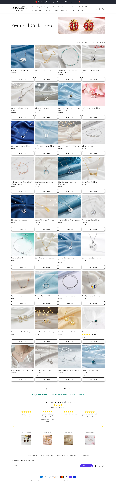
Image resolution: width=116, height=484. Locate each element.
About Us (41, 455)
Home (29, 455)
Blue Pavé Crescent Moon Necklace (44, 183)
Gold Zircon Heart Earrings (45, 332)
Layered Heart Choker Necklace (43, 371)
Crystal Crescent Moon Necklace (66, 259)
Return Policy (49, 455)
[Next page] (69, 388)
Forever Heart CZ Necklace (92, 70)
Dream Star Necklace (89, 182)
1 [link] (46, 388)
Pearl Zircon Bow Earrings (20, 332)
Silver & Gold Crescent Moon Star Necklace (69, 109)
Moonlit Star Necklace (19, 220)
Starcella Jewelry (19, 480)
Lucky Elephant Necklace (91, 108)
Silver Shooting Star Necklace (69, 370)
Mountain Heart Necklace (20, 146)
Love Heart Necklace (18, 296)
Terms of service (55, 480)
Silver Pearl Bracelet (89, 146)
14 (65, 388)
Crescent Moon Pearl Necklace (69, 220)
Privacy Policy (59, 455)
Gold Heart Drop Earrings (67, 332)
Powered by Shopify (28, 480)
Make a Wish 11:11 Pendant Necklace (44, 221)
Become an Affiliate (83, 455)
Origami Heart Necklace (20, 70)
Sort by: (78, 42)
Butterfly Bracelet (17, 258)
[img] (58, 405)
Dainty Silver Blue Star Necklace (90, 371)
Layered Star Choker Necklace (22, 370)
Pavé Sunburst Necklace (43, 296)
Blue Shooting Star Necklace (92, 332)
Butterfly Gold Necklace (43, 70)
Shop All (34, 455)
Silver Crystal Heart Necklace (69, 146)
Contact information (74, 480)
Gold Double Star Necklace (45, 258)
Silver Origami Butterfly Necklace (43, 109)
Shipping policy (64, 480)
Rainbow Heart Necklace (91, 296)
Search (66, 455)
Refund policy (38, 480)
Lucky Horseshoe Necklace (44, 146)
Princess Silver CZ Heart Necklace (20, 109)
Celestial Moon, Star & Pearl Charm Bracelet (21, 183)
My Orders (73, 455)
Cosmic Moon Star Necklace (92, 258)
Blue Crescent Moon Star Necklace (67, 183)
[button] (96, 9)
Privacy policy (46, 480)
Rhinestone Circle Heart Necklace (91, 221)
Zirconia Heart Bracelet (66, 296)
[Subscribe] (40, 466)
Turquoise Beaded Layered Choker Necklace (67, 71)
